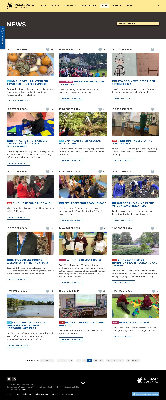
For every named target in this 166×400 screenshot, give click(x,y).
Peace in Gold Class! (134, 322)
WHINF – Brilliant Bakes (84, 260)
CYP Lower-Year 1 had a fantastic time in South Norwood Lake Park (26, 325)
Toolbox (70, 394)
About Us (55, 6)
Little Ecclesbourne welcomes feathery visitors (28, 261)
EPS (9, 141)
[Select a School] (20, 6)
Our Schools (70, 6)
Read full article (18, 101)
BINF (114, 141)
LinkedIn (14, 379)
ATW (114, 81)
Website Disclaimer (42, 394)
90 (121, 360)
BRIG (62, 82)
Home (43, 6)
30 (71, 360)
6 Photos (12, 134)
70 (109, 360)
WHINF (62, 260)
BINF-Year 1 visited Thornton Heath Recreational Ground (134, 263)
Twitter (9, 379)
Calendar (116, 6)
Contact (129, 6)
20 (65, 360)
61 (101, 360)
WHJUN (69, 82)
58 (84, 360)
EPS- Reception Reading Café (85, 203)
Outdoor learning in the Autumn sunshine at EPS (133, 204)
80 (115, 360)
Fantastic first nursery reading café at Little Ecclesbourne (27, 143)
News (104, 6)
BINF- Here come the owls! (32, 203)
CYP (9, 81)
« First (44, 360)
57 (78, 360)
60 (95, 360)
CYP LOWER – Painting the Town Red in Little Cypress (28, 82)
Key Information (88, 6)
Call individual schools (18, 390)
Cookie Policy (27, 394)
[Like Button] (47, 50)
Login (54, 394)
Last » (135, 360)
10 (59, 360)
